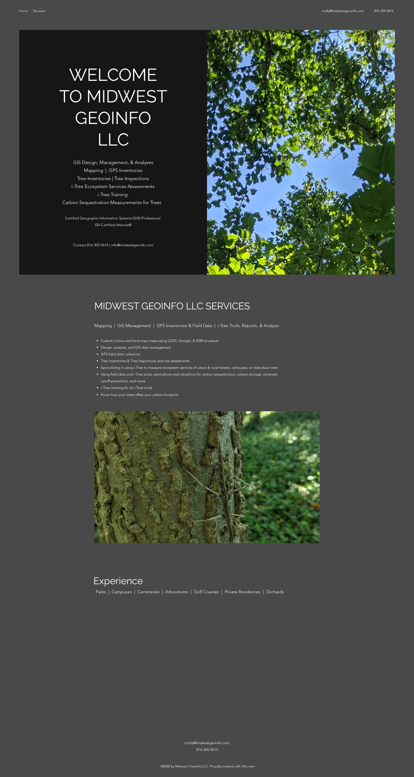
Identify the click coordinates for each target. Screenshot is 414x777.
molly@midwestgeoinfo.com (343, 11)
